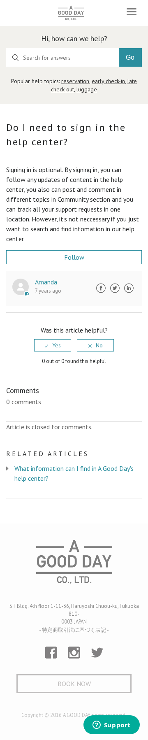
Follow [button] (74, 257)
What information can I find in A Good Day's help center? (74, 473)
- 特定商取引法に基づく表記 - (74, 629)
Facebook (101, 288)
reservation (75, 81)
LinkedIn (129, 288)
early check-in (108, 81)
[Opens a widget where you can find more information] (111, 725)
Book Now (74, 683)
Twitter (115, 288)
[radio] (52, 345)
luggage (86, 89)
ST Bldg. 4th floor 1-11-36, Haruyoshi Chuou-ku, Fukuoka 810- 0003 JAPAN (74, 614)
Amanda (46, 282)
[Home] (71, 13)
